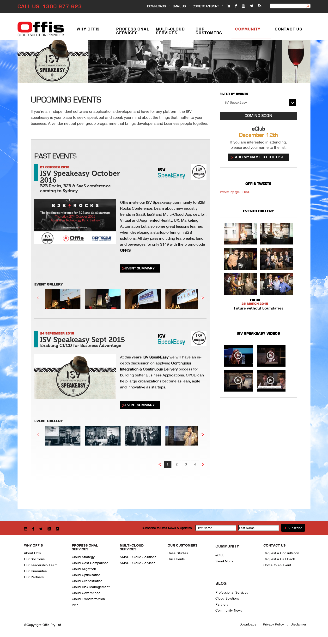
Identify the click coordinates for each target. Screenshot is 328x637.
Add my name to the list (259, 157)
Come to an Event (277, 565)
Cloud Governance (86, 593)
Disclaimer (298, 624)
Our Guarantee (35, 571)
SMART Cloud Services (137, 563)
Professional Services (132, 31)
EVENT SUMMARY (140, 268)
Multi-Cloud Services (170, 31)
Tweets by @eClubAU (235, 192)
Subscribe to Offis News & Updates (167, 528)
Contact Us (288, 29)
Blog (220, 584)
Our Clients (176, 559)
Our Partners (34, 577)
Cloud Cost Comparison (90, 563)
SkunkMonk (224, 561)
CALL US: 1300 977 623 (50, 7)
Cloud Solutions (227, 598)
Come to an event (206, 6)
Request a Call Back (279, 559)
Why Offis (88, 29)
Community (248, 29)
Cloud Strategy (83, 557)
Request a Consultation (281, 553)
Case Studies (178, 553)
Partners (221, 604)
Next (203, 298)
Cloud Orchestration (87, 581)
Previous (38, 298)
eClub (219, 555)
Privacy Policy (273, 624)
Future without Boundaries (258, 308)
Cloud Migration (84, 569)
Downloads (156, 6)
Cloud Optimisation (86, 575)
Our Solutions (34, 559)
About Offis (32, 553)
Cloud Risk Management (90, 587)
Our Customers (208, 31)
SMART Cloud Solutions (138, 557)
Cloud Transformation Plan (88, 602)
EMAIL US (179, 6)
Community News (228, 610)
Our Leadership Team (40, 565)
